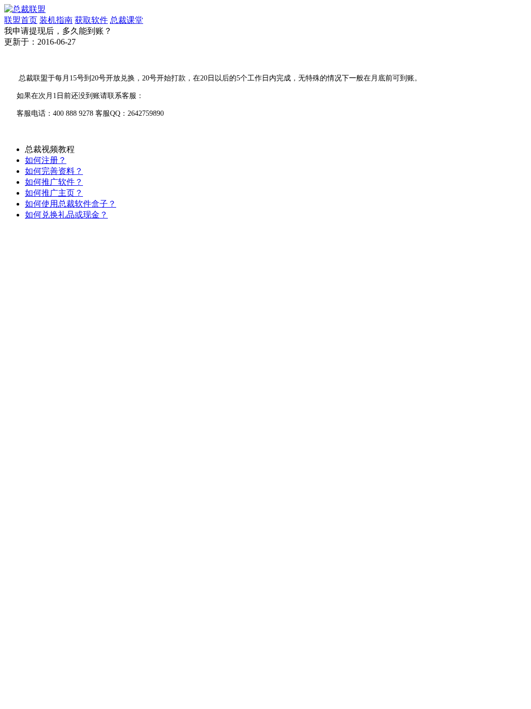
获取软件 (91, 20)
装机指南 (56, 20)
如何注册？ (45, 160)
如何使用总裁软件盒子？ (70, 203)
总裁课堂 (126, 20)
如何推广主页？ (54, 192)
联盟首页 (20, 20)
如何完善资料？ (54, 171)
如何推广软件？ (54, 182)
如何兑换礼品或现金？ (66, 214)
